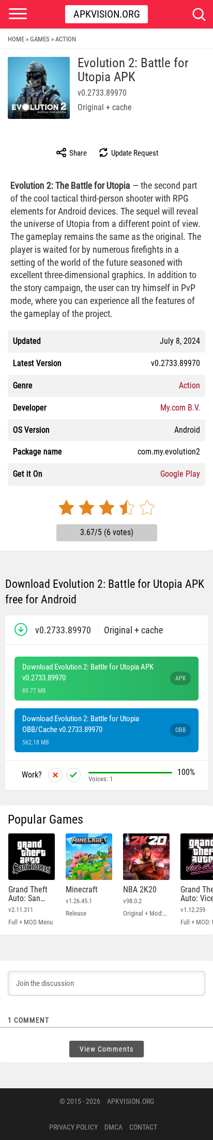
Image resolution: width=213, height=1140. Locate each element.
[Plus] (73, 775)
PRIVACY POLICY (73, 1127)
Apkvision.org (106, 14)
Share (77, 153)
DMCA (113, 1127)
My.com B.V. (180, 408)
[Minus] (55, 775)
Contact (143, 1127)
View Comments (106, 1049)
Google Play (180, 474)
